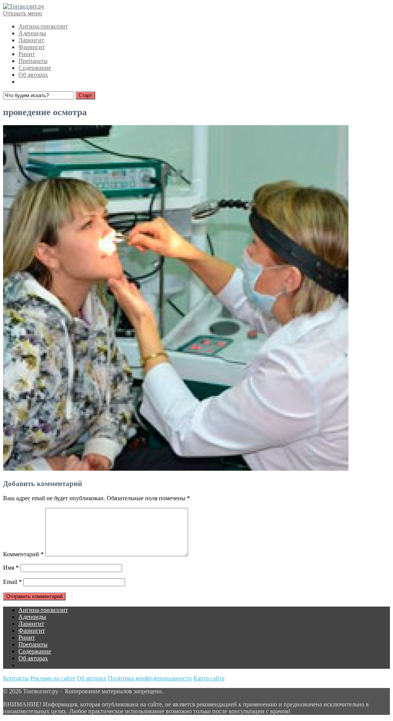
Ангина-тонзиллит (43, 26)
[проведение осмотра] (175, 468)
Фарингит (31, 47)
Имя (11, 567)
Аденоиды (32, 33)
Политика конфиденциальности (150, 678)
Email (12, 582)
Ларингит (31, 40)
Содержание (34, 67)
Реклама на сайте (52, 678)
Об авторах (33, 74)
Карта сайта (209, 678)
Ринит (26, 54)
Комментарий (23, 554)
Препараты (33, 61)
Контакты (16, 678)
